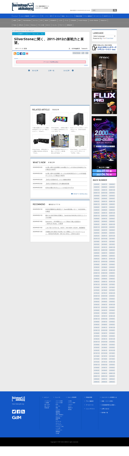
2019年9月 (112, 261)
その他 (57, 433)
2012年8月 (96, 344)
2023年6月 (112, 218)
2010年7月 (104, 367)
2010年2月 (96, 373)
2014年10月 (104, 319)
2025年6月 (112, 195)
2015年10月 (104, 307)
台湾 (83, 53)
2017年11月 (97, 284)
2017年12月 (112, 281)
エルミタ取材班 (24, 16)
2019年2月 (96, 270)
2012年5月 (96, 347)
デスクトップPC (60, 426)
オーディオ (58, 421)
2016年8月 (96, 299)
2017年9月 (112, 284)
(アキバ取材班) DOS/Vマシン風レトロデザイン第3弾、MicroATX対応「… (60, 151)
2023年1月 (104, 224)
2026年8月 (96, 184)
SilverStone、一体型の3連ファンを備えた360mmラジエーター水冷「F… (60, 129)
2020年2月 (96, 258)
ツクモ (60, 20)
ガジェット (58, 423)
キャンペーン (59, 416)
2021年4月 (104, 244)
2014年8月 (96, 321)
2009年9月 (112, 376)
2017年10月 (104, 284)
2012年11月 (97, 341)
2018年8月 (96, 276)
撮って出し (47, 406)
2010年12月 (112, 362)
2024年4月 (104, 210)
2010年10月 (104, 364)
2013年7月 (104, 333)
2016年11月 (97, 296)
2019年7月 (104, 264)
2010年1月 (104, 373)
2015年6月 (112, 310)
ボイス (70, 406)
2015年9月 (112, 307)
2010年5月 (96, 370)
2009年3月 (112, 382)
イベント (58, 409)
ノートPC (58, 428)
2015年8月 (96, 310)
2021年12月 (112, 235)
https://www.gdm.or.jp (18, 404)
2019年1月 (104, 270)
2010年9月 (112, 364)
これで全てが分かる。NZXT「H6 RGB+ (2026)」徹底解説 (65, 228)
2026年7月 (104, 184)
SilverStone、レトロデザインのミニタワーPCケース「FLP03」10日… (78, 151)
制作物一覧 (105, 412)
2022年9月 (112, 227)
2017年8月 (96, 287)
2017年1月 (104, 293)
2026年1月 (104, 190)
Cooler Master (94, 20)
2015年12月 (112, 304)
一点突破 (47, 402)
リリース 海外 (59, 402)
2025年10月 (104, 192)
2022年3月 (112, 233)
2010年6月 (112, 367)
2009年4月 (104, 382)
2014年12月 (112, 316)
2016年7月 (104, 299)
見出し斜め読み (59, 414)
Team (14, 25)
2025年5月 (96, 198)
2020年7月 (104, 253)
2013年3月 (112, 336)
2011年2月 (96, 362)
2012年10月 (104, 341)
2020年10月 (104, 250)
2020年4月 (104, 255)
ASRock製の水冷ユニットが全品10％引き (59, 188)
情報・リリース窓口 (107, 401)
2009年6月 (112, 379)
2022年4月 (104, 233)
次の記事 (66, 70)
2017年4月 (104, 290)
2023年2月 (96, 224)
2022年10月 (104, 227)
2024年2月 (96, 213)
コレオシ (54, 25)
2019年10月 (104, 261)
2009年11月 (97, 376)
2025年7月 (104, 195)
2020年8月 (96, 253)
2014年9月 (112, 319)
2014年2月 (96, 327)
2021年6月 (112, 241)
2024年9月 (112, 204)
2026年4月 (104, 187)
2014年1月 (104, 327)
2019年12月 (112, 258)
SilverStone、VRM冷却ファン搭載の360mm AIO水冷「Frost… (40, 151)
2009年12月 (112, 373)
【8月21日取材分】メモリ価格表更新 (58, 180)
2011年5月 (96, 359)
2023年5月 (96, 221)
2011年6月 (112, 356)
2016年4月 (104, 301)
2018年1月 (104, 281)
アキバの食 (41, 25)
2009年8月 (96, 379)
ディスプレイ (59, 425)
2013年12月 (112, 327)
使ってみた (47, 404)
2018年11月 (97, 273)
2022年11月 (97, 227)
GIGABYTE (53, 20)
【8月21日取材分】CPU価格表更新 (57, 184)
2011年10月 (104, 353)
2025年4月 (104, 198)
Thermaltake (27, 20)
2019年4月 (104, 267)
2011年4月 (104, 359)
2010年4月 (104, 370)
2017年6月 (112, 287)
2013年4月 (104, 336)
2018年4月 (104, 278)
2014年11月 (97, 319)
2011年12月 (112, 350)
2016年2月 (96, 304)
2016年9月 (112, 296)
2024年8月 (96, 207)
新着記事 (69, 25)
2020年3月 (112, 255)
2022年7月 (104, 230)
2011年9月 (112, 353)
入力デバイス (59, 430)
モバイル (57, 16)
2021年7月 (104, 241)
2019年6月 (112, 264)
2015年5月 (96, 313)
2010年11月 (97, 364)
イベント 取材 (71, 402)
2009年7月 (104, 379)
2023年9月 (112, 215)
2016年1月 (104, 304)
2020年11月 (97, 250)
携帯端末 (58, 431)
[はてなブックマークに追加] (24, 53)
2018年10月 (104, 273)
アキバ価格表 (88, 16)
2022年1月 (104, 235)
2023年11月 (97, 215)
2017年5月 (96, 290)
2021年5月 (96, 244)
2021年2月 (96, 247)
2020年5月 (96, 255)
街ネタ (48, 25)
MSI (19, 20)
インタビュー (30, 31)
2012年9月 (112, 341)
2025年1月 (104, 201)
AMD (14, 20)
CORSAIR (73, 20)
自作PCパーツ (36, 16)
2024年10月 (104, 204)
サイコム (35, 20)
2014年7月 (104, 321)
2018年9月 (112, 273)
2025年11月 (97, 192)
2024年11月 (97, 204)
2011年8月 (96, 356)
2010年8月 (96, 367)
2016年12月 (112, 293)
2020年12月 (112, 247)
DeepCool (104, 20)
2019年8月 (96, 264)
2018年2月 (96, 281)
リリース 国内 (59, 401)
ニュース (57, 397)
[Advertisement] (93, 6)
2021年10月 (104, 238)
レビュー (15, 16)
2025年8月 (96, 195)
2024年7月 (104, 207)
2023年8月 (96, 218)
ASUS (46, 20)
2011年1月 (104, 362)
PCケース (62, 25)
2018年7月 (104, 276)
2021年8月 (96, 241)
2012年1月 (104, 350)
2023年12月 (112, 213)
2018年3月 (112, 278)
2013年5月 (96, 336)
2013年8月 (96, 333)
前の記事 (35, 70)
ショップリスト (90, 409)
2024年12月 (112, 201)
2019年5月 (96, 267)
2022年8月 (96, 230)
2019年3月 (112, 267)
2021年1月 (104, 247)
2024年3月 (112, 210)
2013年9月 (112, 330)
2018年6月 (112, 276)
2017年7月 (104, 287)
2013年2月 (96, 339)
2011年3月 (112, 359)
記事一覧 (51, 70)
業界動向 (58, 411)
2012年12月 (112, 339)
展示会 (70, 409)
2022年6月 (112, 230)
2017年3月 (112, 290)
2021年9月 (112, 238)
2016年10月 (104, 296)
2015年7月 (104, 310)
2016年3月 (112, 301)
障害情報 (58, 418)
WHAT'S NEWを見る (80, 194)
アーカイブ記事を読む (51, 62)
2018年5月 (96, 278)
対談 (87, 53)
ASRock (21, 25)
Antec (27, 25)
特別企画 (47, 407)
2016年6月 (112, 299)
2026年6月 (112, 184)
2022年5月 (96, 233)
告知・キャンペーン (67, 16)
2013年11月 (97, 330)
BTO (57, 404)
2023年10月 (104, 215)
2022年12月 (112, 224)
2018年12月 (112, 270)
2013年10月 (104, 330)
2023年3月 (112, 221)
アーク (66, 20)
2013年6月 (112, 333)
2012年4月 (104, 347)
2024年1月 (104, 213)
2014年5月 (96, 324)
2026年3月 (112, 187)
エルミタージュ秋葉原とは (109, 397)
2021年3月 (112, 244)
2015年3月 (112, 313)
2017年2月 (96, 293)
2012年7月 (104, 344)
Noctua (33, 25)
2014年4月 (104, 324)
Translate (109, 38)
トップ (14, 31)
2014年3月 (112, 324)
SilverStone (76, 53)
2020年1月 (104, 258)
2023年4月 (104, 221)
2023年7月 (104, 218)
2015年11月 (97, 307)
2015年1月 (104, 316)
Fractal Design (82, 20)
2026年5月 (96, 187)
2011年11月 (97, 353)
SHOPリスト (107, 16)
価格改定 (58, 413)
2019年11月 (97, 261)
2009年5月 (96, 382)
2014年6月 (112, 321)
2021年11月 (97, 238)
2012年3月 (112, 347)
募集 (57, 407)
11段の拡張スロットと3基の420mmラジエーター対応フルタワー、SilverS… (40, 129)
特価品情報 (79, 16)
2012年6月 (112, 344)
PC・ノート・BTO (47, 16)
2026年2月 (96, 190)
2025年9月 (112, 192)
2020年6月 (112, 253)
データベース (98, 16)
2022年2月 (96, 235)
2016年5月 (96, 301)
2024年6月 (112, 207)
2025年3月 (112, 198)
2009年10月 (104, 376)
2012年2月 (96, 350)
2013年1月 (104, 339)
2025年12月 (112, 190)
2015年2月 (96, 316)
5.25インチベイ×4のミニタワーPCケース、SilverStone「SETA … (79, 129)
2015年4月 (104, 313)
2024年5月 (96, 210)
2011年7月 (104, 356)
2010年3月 (112, 370)
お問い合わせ (105, 409)
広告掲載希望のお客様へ (109, 405)
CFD (41, 20)
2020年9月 (112, 250)
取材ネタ (70, 407)
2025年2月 (96, 201)
